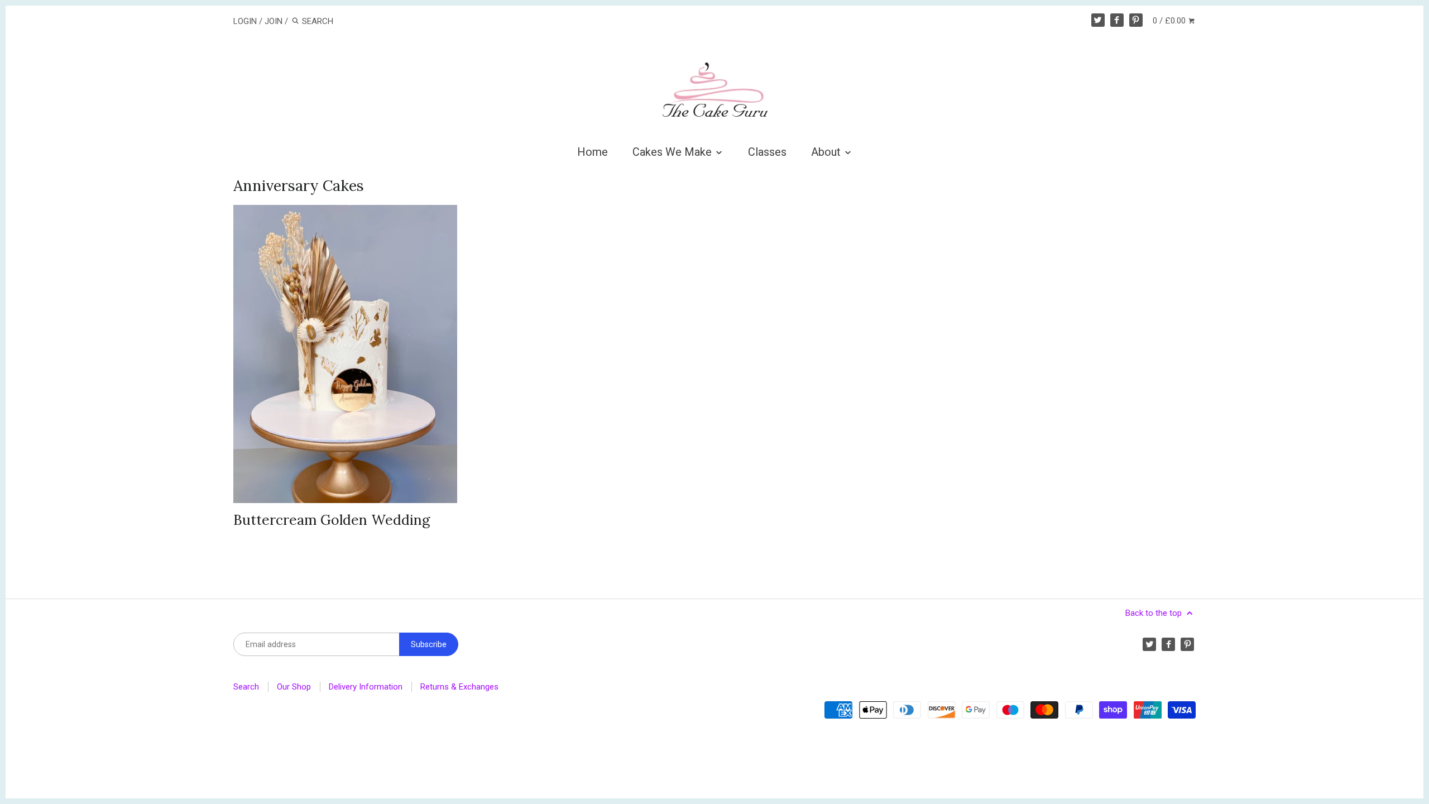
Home (592, 152)
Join (273, 21)
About (827, 152)
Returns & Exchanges (459, 687)
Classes (767, 152)
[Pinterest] (1136, 20)
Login (245, 21)
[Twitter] (1098, 20)
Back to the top (1154, 613)
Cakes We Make (673, 152)
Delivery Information (365, 687)
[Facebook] (1117, 20)
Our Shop (294, 687)
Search (246, 687)
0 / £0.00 (1170, 21)
